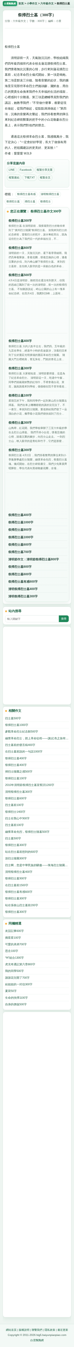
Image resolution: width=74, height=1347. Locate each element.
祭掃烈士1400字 (15, 811)
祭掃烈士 (45, 201)
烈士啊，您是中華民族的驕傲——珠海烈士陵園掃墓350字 (37, 865)
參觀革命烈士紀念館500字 (21, 731)
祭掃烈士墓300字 (16, 845)
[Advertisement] (37, 35)
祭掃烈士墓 (13, 201)
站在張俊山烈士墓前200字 (21, 905)
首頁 (21, 3)
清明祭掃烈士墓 (50, 194)
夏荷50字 (11, 990)
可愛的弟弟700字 (16, 944)
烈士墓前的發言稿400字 (20, 744)
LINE (12, 169)
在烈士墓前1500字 (16, 885)
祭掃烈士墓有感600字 (23, 581)
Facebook (26, 169)
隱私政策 (50, 1329)
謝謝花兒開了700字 (17, 977)
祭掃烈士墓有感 (26, 194)
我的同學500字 (14, 970)
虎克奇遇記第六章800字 (20, 964)
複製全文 (45, 177)
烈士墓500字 (13, 718)
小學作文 (32, 3)
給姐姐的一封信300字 (18, 984)
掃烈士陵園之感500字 (18, 771)
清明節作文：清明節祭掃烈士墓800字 (33, 559)
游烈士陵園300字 (16, 858)
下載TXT (29, 177)
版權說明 (24, 1329)
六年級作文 (47, 3)
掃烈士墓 (30, 201)
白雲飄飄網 (37, 1340)
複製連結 (14, 177)
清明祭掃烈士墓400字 (23, 589)
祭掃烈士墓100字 (16, 778)
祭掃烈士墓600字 (20, 544)
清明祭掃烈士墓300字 (23, 596)
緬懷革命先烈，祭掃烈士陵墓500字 (27, 831)
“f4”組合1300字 (14, 957)
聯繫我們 (37, 1329)
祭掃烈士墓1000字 (20, 522)
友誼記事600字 (14, 930)
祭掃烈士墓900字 (20, 529)
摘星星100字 (13, 937)
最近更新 (62, 1329)
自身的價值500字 (16, 1004)
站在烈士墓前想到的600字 (21, 851)
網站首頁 (11, 1329)
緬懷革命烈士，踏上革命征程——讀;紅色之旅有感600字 (37, 738)
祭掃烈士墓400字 (20, 515)
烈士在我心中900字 (17, 818)
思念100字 (11, 950)
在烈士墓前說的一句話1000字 (24, 751)
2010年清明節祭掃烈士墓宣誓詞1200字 (29, 784)
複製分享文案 (45, 169)
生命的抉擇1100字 (16, 997)
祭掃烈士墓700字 (20, 552)
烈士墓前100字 (14, 805)
